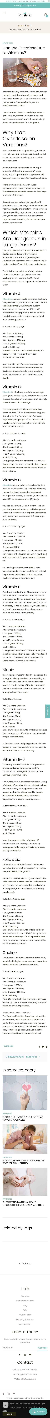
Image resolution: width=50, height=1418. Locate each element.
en (28, 26)
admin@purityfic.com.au (25, 1374)
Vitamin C (7, 392)
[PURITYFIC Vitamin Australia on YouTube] (30, 1354)
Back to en (26, 1264)
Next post (31, 1057)
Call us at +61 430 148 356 (25, 1369)
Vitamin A (7, 299)
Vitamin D (7, 485)
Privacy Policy (25, 1314)
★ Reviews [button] (47, 711)
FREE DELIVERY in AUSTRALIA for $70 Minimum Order (25, 1)
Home (21, 26)
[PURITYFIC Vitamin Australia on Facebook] (20, 1354)
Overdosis (8, 1046)
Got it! (9, 1414)
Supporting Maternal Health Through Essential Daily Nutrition (23, 1204)
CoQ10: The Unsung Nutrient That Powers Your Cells (23, 1118)
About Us (25, 1296)
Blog (25, 1305)
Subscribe (42, 1348)
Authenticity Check (25, 1300)
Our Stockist (25, 1324)
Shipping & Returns (25, 1319)
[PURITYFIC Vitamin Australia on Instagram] (25, 1354)
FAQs (25, 1310)
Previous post (16, 1057)
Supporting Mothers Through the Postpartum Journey (23, 1162)
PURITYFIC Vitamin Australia (28, 1398)
